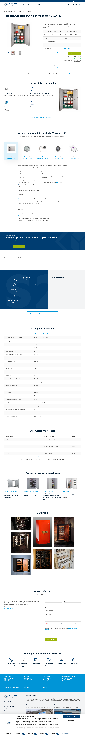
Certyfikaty (6, 703)
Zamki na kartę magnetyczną (68, 680)
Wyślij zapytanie (18, 246)
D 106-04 (8, 450)
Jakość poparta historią (31, 695)
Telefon (66, 601)
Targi (5, 708)
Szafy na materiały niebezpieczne (11, 687)
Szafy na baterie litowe (68, 683)
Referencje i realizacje (9, 706)
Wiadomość (48, 614)
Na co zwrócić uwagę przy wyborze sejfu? (42, 117)
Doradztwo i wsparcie (41, 4)
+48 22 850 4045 (60, 459)
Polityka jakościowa (8, 701)
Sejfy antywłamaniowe (9, 678)
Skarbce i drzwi (47, 683)
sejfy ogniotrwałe (49, 67)
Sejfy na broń (27, 676)
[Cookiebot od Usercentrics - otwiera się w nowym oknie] (8, 734)
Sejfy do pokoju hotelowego (68, 678)
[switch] (35, 734)
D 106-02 (8, 443)
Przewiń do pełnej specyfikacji (50, 52)
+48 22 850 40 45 (77, 56)
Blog (5, 712)
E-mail (46, 607)
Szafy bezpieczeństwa (49, 491)
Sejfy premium (27, 683)
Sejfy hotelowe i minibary (68, 676)
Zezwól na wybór (71, 720)
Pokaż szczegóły (66, 733)
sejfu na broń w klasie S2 (15, 257)
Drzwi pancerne (46, 687)
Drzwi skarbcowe (46, 684)
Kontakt (75, 4)
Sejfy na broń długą (67, 491)
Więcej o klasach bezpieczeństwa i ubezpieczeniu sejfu (42, 313)
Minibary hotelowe (66, 679)
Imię (46, 601)
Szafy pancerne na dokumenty (31, 491)
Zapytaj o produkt (74, 53)
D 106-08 (8, 453)
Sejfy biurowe (46, 676)
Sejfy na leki (45, 680)
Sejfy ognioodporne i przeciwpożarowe (12, 680)
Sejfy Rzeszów (29, 704)
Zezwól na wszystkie (71, 716)
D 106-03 (8, 446)
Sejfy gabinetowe (27, 686)
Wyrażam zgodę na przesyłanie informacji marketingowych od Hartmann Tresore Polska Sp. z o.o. (62, 624)
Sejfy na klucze (46, 679)
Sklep (24, 4)
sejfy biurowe (59, 67)
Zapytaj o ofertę (73, 73)
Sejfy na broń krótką (28, 679)
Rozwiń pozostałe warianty (42, 456)
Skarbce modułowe (47, 686)
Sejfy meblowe (7, 679)
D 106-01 (8, 439)
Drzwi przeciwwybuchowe (11, 491)
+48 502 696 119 (77, 58)
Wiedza (69, 4)
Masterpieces (26, 687)
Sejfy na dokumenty (47, 678)
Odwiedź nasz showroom (59, 704)
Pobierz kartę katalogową (43, 333)
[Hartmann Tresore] (10, 700)
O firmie (63, 4)
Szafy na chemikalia (9, 683)
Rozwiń (42, 690)
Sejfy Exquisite (27, 684)
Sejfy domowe (7, 676)
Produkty (30, 4)
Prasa (5, 710)
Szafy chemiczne (7, 686)
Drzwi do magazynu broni (29, 680)
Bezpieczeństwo (53, 4)
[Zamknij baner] (83, 715)
